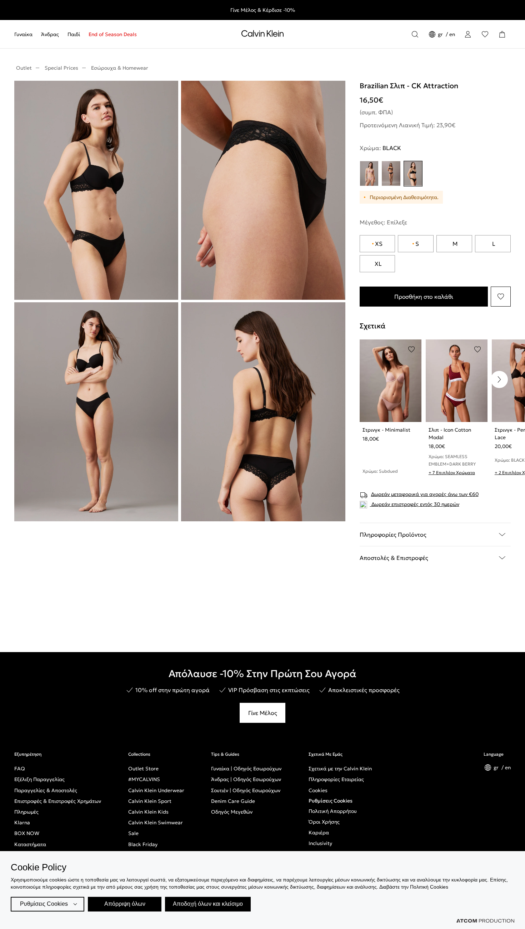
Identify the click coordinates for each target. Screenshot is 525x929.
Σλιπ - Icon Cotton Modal (450, 434)
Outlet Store (143, 768)
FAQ (19, 768)
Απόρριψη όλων (124, 904)
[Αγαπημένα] (485, 34)
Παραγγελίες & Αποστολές (45, 790)
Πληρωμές (26, 812)
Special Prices (61, 68)
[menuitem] (25, 34)
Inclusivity (320, 843)
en (452, 34)
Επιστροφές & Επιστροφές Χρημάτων (57, 801)
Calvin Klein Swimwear (155, 822)
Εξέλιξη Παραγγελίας (39, 779)
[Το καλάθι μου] (502, 34)
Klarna (22, 822)
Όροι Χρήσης (324, 822)
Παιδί (74, 34)
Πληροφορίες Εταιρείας (336, 779)
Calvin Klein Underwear (156, 790)
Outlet (24, 68)
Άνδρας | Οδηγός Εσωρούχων (246, 779)
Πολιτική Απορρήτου (333, 811)
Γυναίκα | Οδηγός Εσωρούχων (246, 768)
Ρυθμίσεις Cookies (330, 801)
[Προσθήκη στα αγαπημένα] (501, 297)
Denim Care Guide (233, 801)
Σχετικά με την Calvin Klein (340, 768)
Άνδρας (50, 34)
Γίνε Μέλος (262, 712)
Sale (133, 833)
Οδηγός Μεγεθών (231, 812)
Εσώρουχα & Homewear (119, 68)
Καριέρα (319, 832)
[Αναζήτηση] (415, 34)
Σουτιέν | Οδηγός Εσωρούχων (245, 790)
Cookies (318, 790)
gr (441, 34)
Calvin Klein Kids (148, 812)
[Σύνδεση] (467, 34)
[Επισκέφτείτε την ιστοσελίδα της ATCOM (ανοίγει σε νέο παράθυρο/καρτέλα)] (485, 921)
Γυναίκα (23, 34)
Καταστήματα (30, 844)
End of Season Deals (113, 34)
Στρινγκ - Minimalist (386, 430)
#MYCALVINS (144, 779)
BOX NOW (26, 833)
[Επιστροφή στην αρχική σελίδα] (262, 35)
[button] (499, 379)
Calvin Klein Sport (149, 801)
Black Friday (143, 844)
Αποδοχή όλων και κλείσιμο (208, 904)
